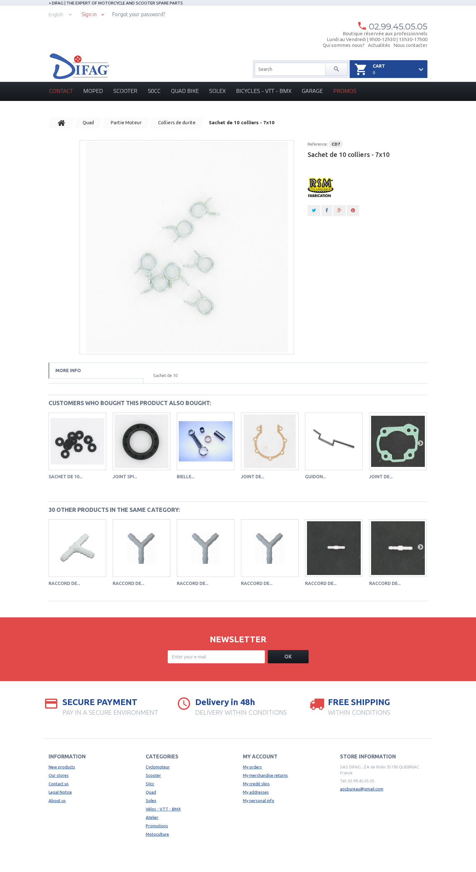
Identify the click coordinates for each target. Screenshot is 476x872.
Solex (217, 90)
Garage (312, 90)
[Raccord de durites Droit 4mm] (398, 548)
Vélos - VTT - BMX (163, 809)
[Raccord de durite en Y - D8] (270, 548)
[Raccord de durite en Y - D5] (141, 548)
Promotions (157, 825)
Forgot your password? (138, 14)
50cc (154, 90)
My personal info (258, 800)
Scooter (125, 90)
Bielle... (185, 476)
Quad (151, 792)
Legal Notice (60, 792)
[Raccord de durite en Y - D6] (205, 548)
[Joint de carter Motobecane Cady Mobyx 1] (270, 441)
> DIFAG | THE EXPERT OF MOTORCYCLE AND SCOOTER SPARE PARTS (116, 3)
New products (62, 767)
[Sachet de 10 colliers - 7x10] (187, 247)
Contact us (59, 783)
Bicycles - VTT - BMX (263, 90)
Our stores (59, 775)
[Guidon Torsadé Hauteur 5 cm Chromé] (334, 441)
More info (68, 370)
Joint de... (252, 476)
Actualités (379, 45)
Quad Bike (185, 90)
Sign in (89, 14)
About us (57, 800)
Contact (61, 90)
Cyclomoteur (158, 767)
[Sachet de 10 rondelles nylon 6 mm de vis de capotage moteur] (77, 441)
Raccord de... (64, 583)
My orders (252, 767)
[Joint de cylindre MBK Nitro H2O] (398, 441)
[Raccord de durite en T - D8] (77, 548)
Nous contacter (410, 45)
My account (260, 756)
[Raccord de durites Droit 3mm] (334, 548)
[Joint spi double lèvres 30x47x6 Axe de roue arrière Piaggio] (141, 441)
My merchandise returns (265, 775)
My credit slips (256, 783)
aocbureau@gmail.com (361, 789)
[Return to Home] (61, 122)
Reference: (318, 144)
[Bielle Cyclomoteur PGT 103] (205, 441)
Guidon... (315, 476)
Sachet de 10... (65, 476)
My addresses (256, 792)
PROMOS (345, 90)
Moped (93, 90)
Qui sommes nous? (344, 45)
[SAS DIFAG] (79, 66)
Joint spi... (125, 476)
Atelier (152, 817)
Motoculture (157, 834)
